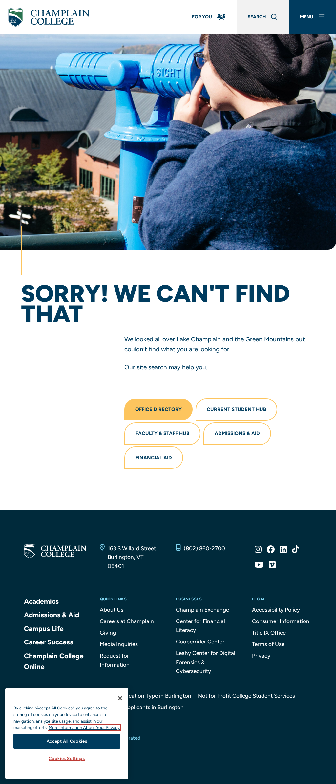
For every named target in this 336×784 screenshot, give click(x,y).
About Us (111, 609)
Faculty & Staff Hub (162, 433)
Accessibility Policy (276, 609)
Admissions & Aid (237, 433)
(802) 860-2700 (204, 548)
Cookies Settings (67, 758)
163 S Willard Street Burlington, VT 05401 (132, 557)
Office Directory (158, 409)
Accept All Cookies (67, 741)
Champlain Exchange (202, 609)
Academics (41, 601)
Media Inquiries (119, 644)
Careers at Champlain (127, 621)
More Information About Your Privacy (84, 727)
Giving (108, 632)
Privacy (261, 655)
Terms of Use (268, 644)
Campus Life (44, 628)
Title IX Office (269, 632)
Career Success (48, 642)
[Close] (120, 698)
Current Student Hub (236, 409)
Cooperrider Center (200, 641)
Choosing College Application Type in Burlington (130, 695)
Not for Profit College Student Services (246, 695)
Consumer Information (280, 621)
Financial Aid (154, 458)
